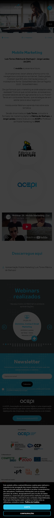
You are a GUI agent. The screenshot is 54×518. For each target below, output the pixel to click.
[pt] (12, 8)
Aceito (27, 507)
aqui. (26, 390)
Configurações (27, 513)
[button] (49, 327)
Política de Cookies (32, 502)
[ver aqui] (5, 338)
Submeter (27, 384)
